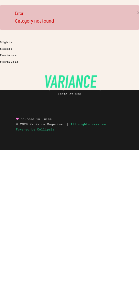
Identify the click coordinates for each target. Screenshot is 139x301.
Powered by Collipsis (35, 129)
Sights (6, 42)
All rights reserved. (89, 124)
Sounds (6, 48)
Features (8, 55)
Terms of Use (69, 94)
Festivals (9, 61)
